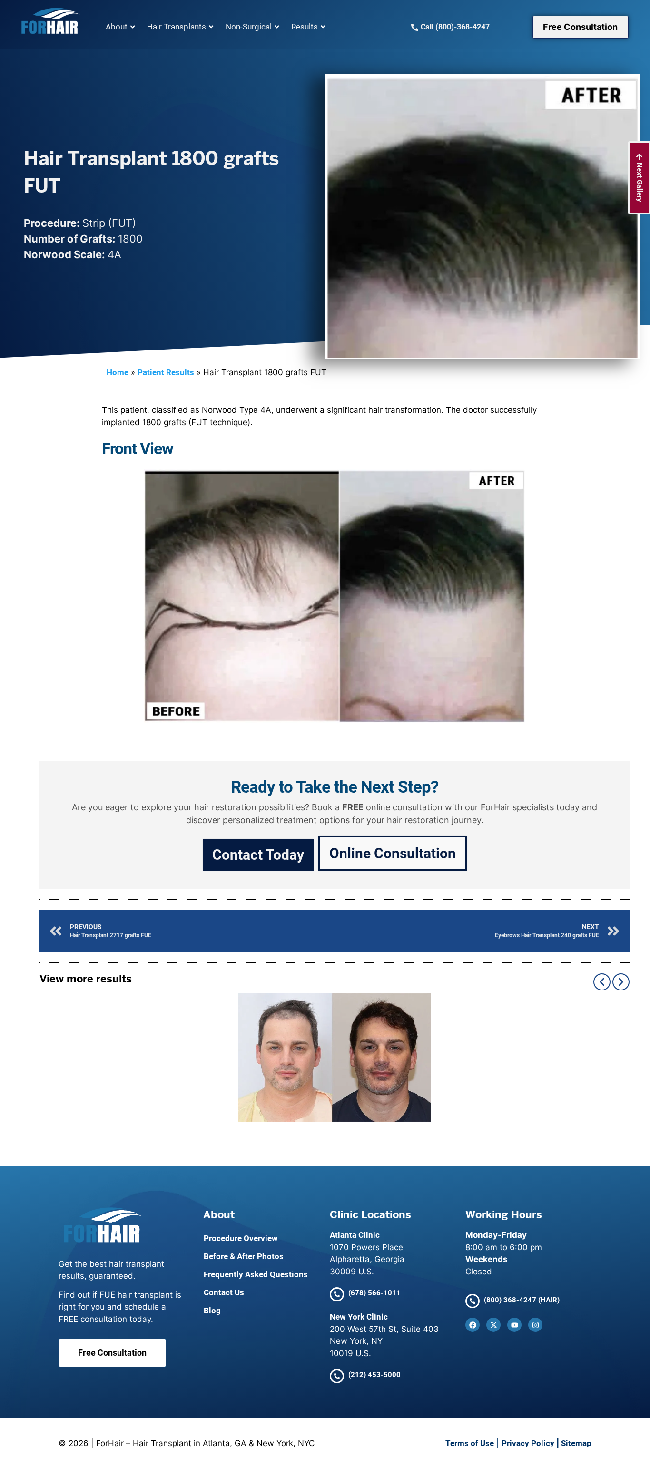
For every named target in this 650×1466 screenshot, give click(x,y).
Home (117, 372)
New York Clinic (359, 1316)
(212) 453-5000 (374, 1374)
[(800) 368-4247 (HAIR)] (472, 1301)
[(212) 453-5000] (337, 1376)
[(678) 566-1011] (337, 1294)
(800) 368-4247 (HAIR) (522, 1300)
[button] (602, 981)
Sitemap (576, 1443)
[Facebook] (472, 1325)
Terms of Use (469, 1443)
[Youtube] (514, 1325)
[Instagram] (535, 1325)
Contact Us (224, 1292)
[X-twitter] (493, 1325)
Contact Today (258, 854)
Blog (212, 1310)
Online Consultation (392, 853)
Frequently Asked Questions (256, 1274)
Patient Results (166, 372)
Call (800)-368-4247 (455, 26)
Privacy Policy (528, 1443)
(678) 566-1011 (374, 1293)
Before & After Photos (244, 1256)
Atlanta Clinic (355, 1235)
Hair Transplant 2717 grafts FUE (334, 1057)
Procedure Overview (241, 1238)
